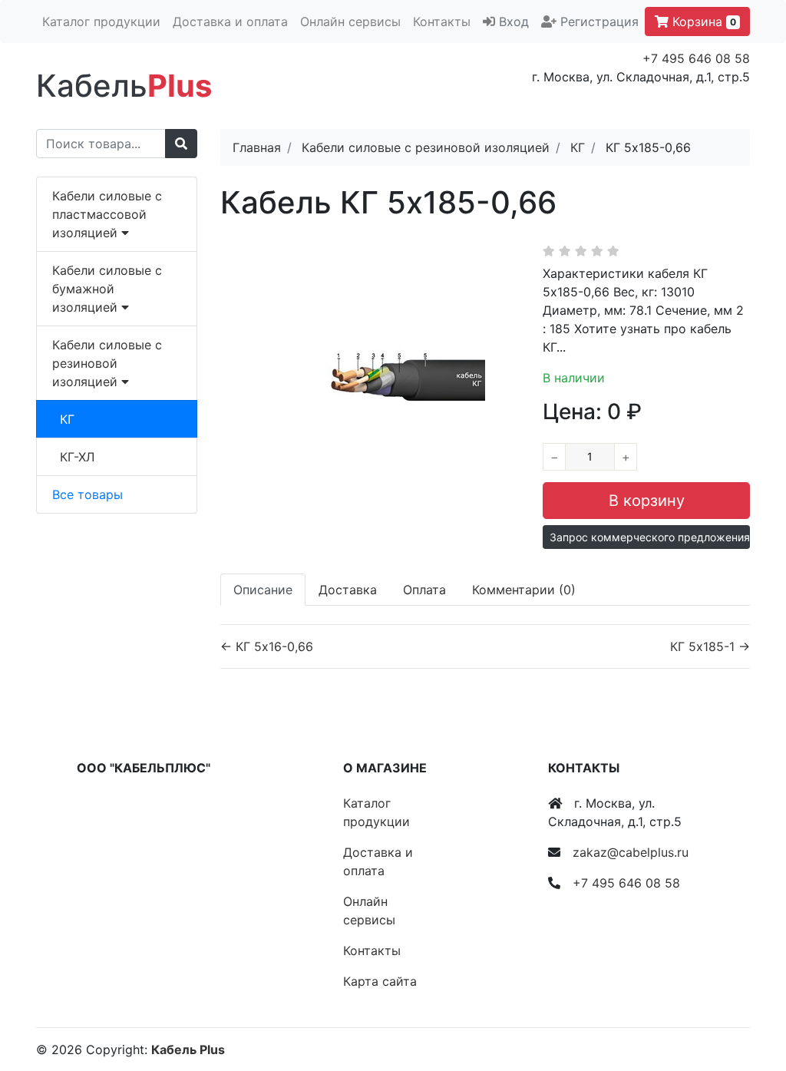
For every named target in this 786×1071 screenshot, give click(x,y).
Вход (514, 21)
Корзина (702, 21)
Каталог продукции (101, 21)
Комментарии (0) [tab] (524, 589)
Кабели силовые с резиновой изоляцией (107, 363)
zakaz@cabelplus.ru (631, 852)
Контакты (442, 21)
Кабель (124, 85)
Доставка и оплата (230, 21)
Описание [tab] (262, 589)
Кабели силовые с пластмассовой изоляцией (107, 214)
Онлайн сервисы (350, 21)
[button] (646, 537)
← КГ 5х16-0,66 (266, 646)
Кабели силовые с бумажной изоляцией (107, 289)
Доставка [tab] (348, 589)
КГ (67, 419)
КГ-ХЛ (77, 456)
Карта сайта (380, 981)
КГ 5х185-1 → (710, 646)
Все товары (87, 494)
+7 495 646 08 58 (696, 58)
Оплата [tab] (424, 589)
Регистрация (599, 21)
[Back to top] (751, 998)
